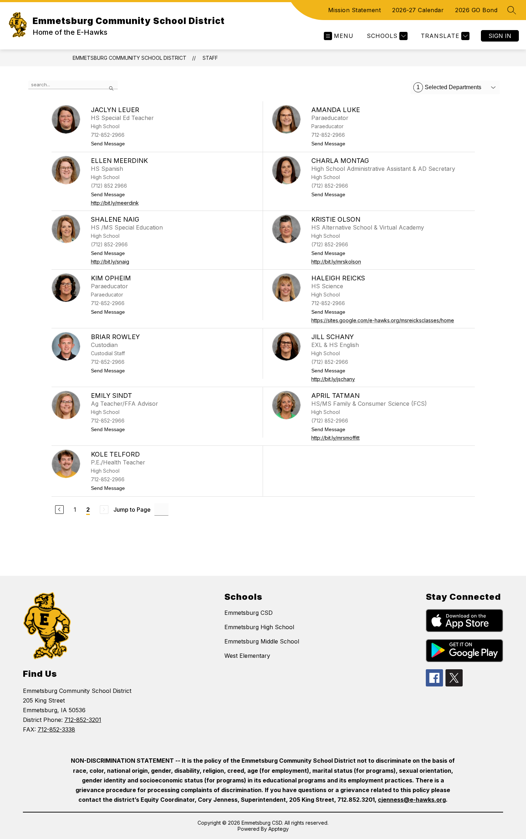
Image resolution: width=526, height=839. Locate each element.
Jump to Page (132, 509)
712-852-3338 (56, 729)
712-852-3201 (82, 719)
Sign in (499, 35)
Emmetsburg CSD (248, 612)
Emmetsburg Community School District (129, 58)
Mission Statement (354, 10)
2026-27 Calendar (418, 10)
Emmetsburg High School (259, 627)
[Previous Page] (59, 509)
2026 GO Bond (476, 10)
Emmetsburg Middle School (261, 641)
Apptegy (278, 829)
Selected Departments (449, 87)
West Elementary (247, 655)
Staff (210, 58)
